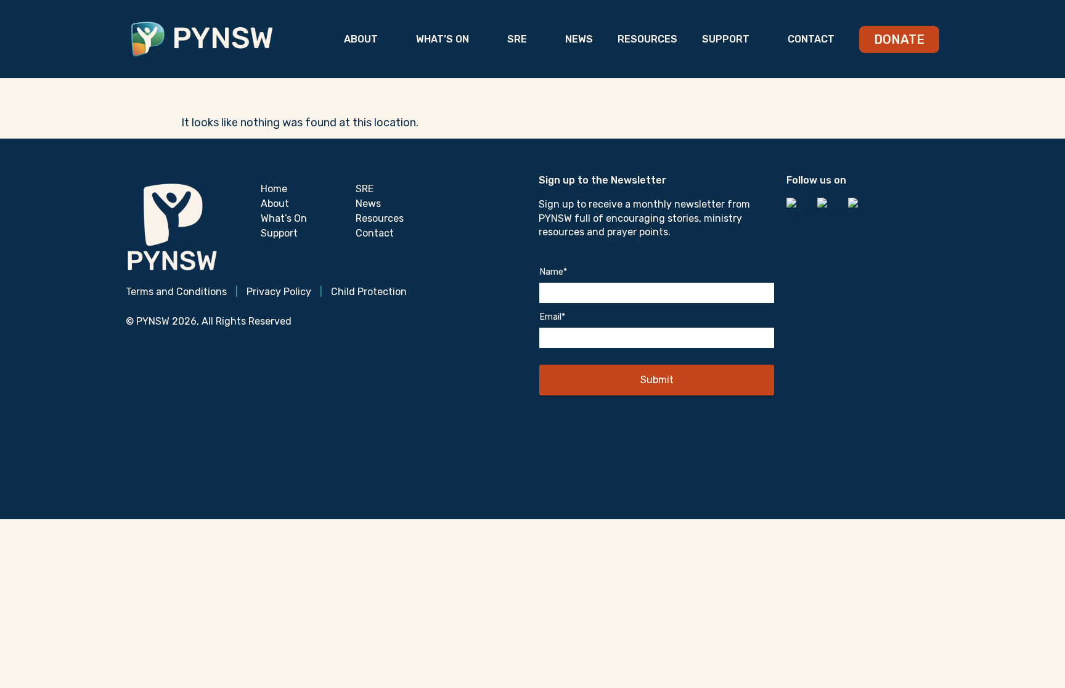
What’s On (442, 39)
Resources (647, 39)
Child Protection (369, 291)
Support (725, 39)
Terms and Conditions (176, 291)
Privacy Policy (279, 291)
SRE (517, 39)
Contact (811, 39)
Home (274, 189)
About (361, 39)
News (579, 39)
